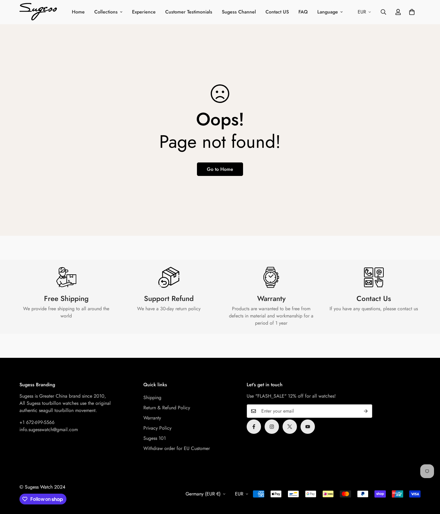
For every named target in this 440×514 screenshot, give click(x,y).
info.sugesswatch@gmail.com (48, 429)
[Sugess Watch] (38, 12)
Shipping (152, 397)
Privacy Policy (157, 428)
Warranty (152, 417)
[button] (412, 12)
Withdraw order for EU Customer (176, 448)
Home (78, 11)
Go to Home (220, 169)
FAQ (303, 11)
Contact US (277, 11)
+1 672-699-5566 (36, 422)
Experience (144, 11)
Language (327, 11)
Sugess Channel (239, 11)
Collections (106, 11)
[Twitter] (290, 426)
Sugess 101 (154, 438)
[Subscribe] (365, 411)
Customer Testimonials (188, 11)
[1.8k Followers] (254, 426)
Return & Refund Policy (166, 407)
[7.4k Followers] (272, 426)
